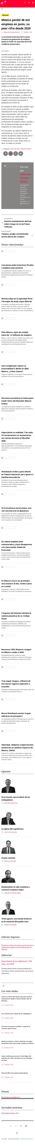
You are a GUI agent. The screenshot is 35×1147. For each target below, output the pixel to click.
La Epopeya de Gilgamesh (13, 1096)
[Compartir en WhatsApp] (15, 153)
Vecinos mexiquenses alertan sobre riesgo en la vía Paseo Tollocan (18, 224)
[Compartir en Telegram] (20, 153)
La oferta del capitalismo (12, 829)
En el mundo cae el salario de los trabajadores (16, 1014)
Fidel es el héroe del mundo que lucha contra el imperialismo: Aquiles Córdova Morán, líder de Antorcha (16, 999)
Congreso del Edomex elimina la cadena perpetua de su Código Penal (16, 616)
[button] (3, 8)
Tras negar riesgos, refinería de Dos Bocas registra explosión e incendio (16, 684)
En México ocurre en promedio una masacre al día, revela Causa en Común (16, 584)
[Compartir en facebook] (5, 153)
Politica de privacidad (26, 1139)
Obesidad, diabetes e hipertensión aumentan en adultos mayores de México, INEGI (17, 748)
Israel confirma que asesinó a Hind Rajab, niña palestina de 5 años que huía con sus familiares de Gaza (16, 1058)
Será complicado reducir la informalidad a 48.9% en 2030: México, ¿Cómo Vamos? (15, 369)
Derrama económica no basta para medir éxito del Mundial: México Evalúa (17, 401)
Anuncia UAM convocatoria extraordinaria (14, 1073)
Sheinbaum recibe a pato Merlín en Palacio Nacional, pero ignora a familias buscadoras (17, 474)
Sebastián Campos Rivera (12, 32)
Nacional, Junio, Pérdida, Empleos (21, 149)
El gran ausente (8, 858)
